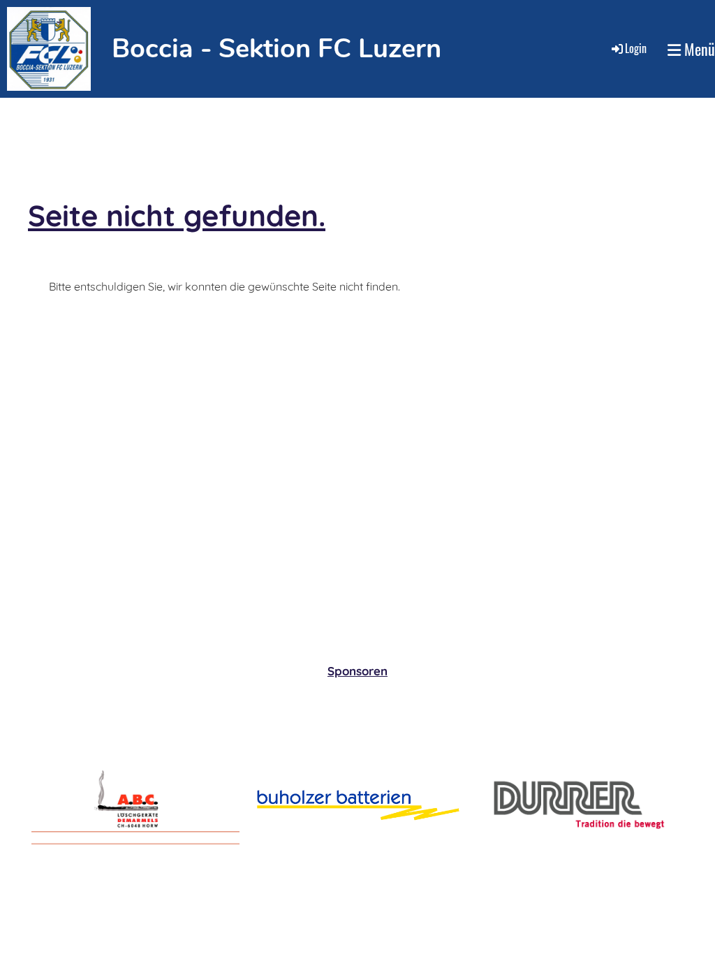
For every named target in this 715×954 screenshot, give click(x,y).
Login (636, 48)
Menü (698, 49)
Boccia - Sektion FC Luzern (276, 48)
